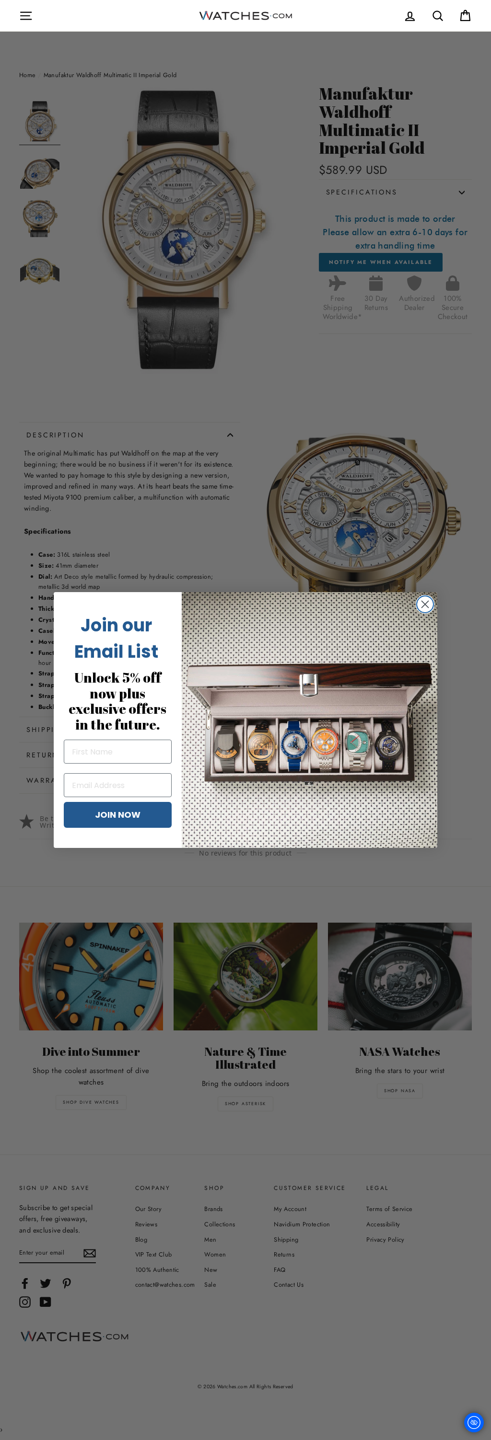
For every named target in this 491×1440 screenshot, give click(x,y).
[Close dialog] (425, 604)
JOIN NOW (117, 815)
